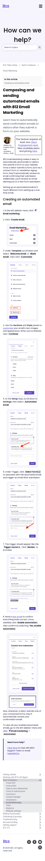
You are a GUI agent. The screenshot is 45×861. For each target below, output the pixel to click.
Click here (12, 747)
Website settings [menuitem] (13, 811)
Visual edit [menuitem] (10, 783)
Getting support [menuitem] (9, 825)
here (34, 151)
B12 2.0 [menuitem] (6, 828)
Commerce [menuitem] (11, 794)
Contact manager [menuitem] (13, 797)
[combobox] (20, 47)
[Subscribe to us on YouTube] (40, 842)
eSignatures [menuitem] (11, 800)
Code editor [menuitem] (11, 786)
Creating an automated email (16, 83)
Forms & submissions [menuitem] (15, 791)
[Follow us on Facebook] (34, 842)
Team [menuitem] (8, 805)
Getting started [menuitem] (9, 774)
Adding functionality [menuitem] (11, 813)
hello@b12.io (13, 753)
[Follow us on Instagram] (40, 847)
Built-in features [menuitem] (10, 780)
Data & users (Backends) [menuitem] (17, 788)
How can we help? (23, 35)
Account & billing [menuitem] (10, 822)
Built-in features (29, 65)
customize (8, 328)
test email (17, 616)
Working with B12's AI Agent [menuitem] (15, 777)
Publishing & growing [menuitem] (12, 816)
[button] (40, 781)
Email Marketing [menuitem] (13, 802)
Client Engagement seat (28, 144)
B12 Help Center (10, 65)
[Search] (39, 47)
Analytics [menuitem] (10, 808)
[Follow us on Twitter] (29, 842)
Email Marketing (10, 71)
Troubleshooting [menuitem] (10, 819)
